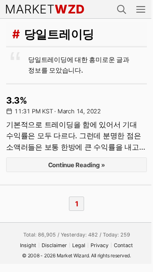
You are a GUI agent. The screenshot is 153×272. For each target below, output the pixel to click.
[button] (122, 9)
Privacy (100, 245)
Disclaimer (54, 245)
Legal (78, 245)
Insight (28, 245)
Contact (123, 245)
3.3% (16, 100)
